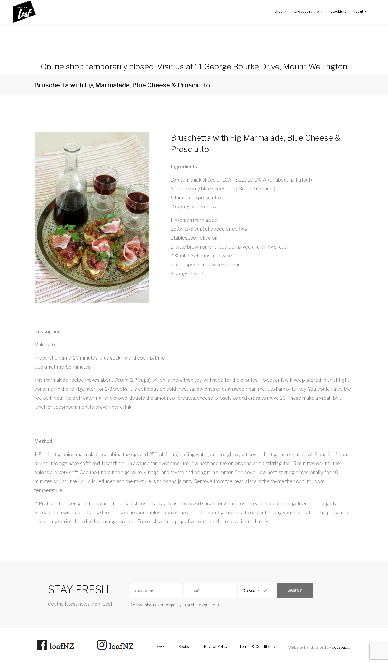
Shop (278, 11)
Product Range (306, 11)
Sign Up (295, 590)
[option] (93, 219)
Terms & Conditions (257, 646)
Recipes (185, 646)
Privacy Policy (216, 646)
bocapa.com (343, 647)
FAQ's (162, 646)
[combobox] (256, 590)
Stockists (338, 11)
